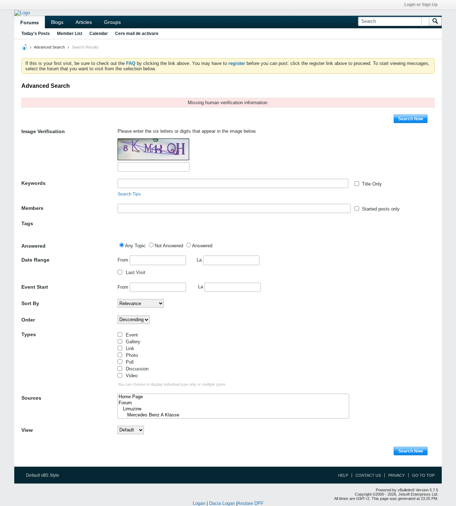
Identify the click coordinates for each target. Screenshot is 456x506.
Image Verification (43, 131)
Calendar (98, 33)
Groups (112, 22)
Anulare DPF (250, 503)
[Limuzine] (233, 409)
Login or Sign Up (420, 4)
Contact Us (368, 475)
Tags (27, 223)
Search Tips (129, 194)
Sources (31, 398)
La (200, 260)
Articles (84, 22)
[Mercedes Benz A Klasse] (233, 415)
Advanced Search (49, 47)
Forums (29, 22)
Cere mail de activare (137, 33)
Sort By (30, 303)
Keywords (33, 183)
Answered (33, 246)
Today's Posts (35, 33)
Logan (199, 503)
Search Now (410, 118)
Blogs (57, 22)
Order (28, 320)
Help (343, 475)
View (27, 430)
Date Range (35, 260)
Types (28, 334)
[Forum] (233, 403)
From (124, 260)
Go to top (423, 475)
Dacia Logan (222, 503)
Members (32, 208)
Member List (69, 33)
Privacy (396, 475)
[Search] (435, 21)
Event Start (34, 287)
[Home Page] (233, 397)
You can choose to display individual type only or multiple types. (172, 384)
